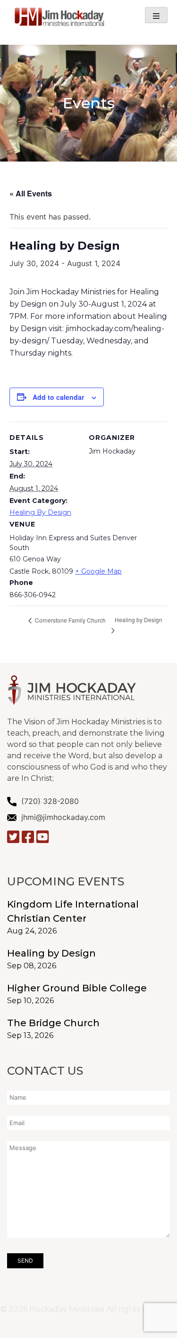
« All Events (30, 193)
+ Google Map (98, 571)
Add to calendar (58, 397)
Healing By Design (40, 512)
